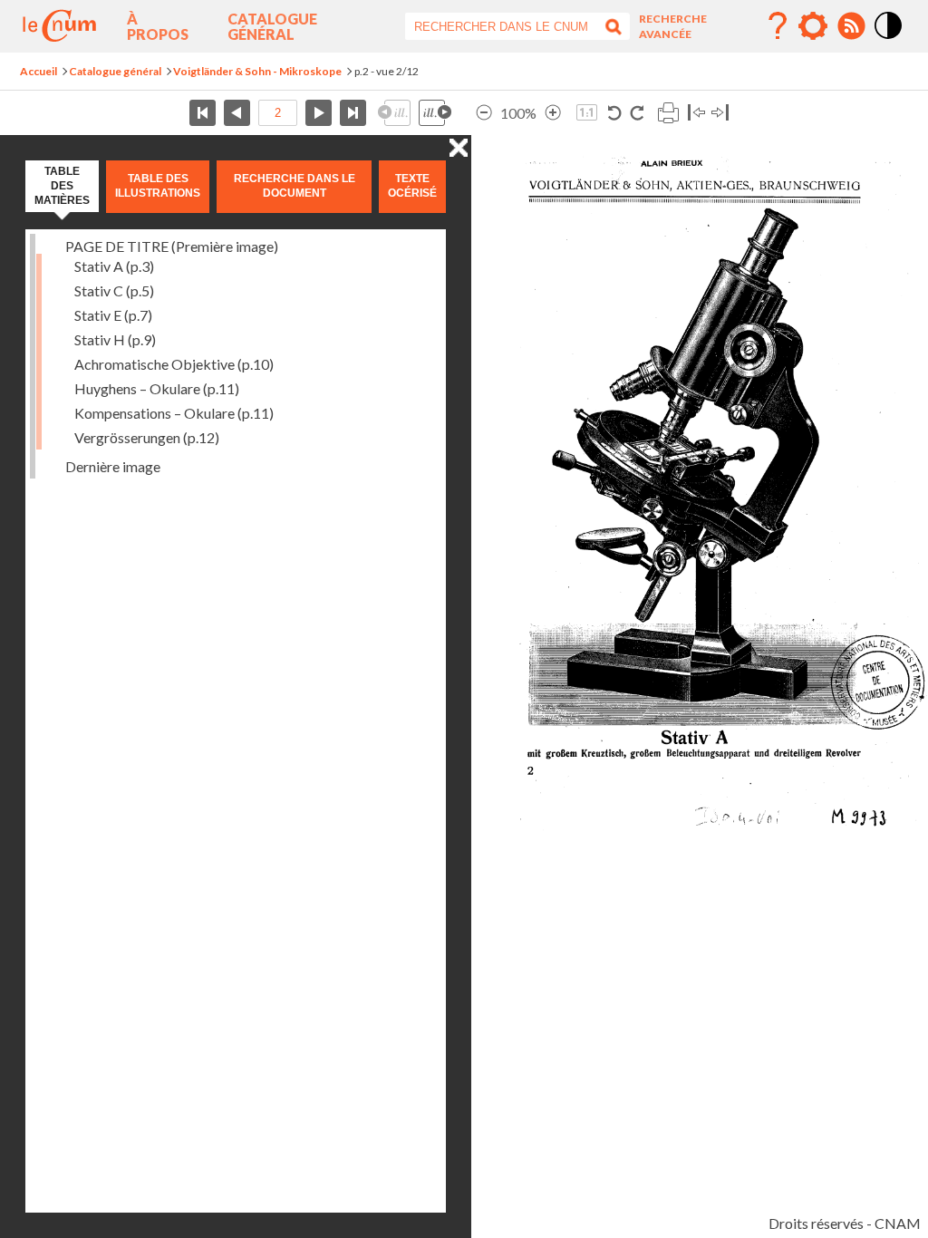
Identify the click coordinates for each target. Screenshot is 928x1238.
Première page (202, 113)
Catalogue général (272, 26)
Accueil (38, 71)
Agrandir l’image (553, 113)
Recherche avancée (673, 26)
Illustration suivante (435, 113)
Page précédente (237, 113)
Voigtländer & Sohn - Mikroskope (257, 71)
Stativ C (114, 290)
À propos (157, 26)
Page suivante (318, 113)
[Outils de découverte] (812, 26)
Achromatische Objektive (174, 363)
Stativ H (115, 339)
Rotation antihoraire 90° (615, 113)
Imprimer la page (668, 113)
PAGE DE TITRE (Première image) (171, 246)
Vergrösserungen (146, 437)
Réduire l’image (484, 113)
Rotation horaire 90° (636, 113)
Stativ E (113, 315)
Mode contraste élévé (889, 40)
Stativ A (114, 266)
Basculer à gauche (696, 113)
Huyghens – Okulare (156, 388)
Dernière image (112, 466)
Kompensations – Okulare (174, 412)
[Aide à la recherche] (777, 26)
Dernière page (353, 113)
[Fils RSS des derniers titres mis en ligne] (850, 26)
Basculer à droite (720, 113)
